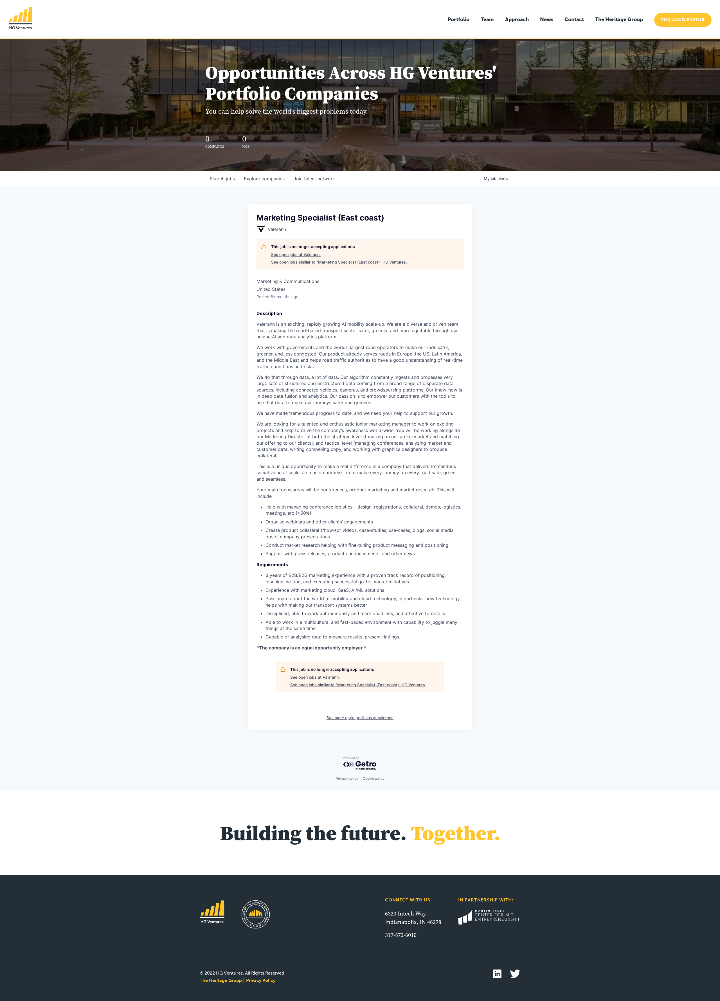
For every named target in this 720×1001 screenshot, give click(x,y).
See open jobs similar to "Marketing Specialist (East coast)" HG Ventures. (339, 262)
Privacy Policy (260, 980)
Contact (574, 19)
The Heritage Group (619, 19)
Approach (517, 19)
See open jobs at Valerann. (296, 254)
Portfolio (458, 19)
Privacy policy (347, 778)
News (546, 19)
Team (487, 19)
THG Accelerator (683, 19)
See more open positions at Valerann (360, 717)
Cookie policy (373, 778)
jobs (222, 178)
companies (264, 178)
